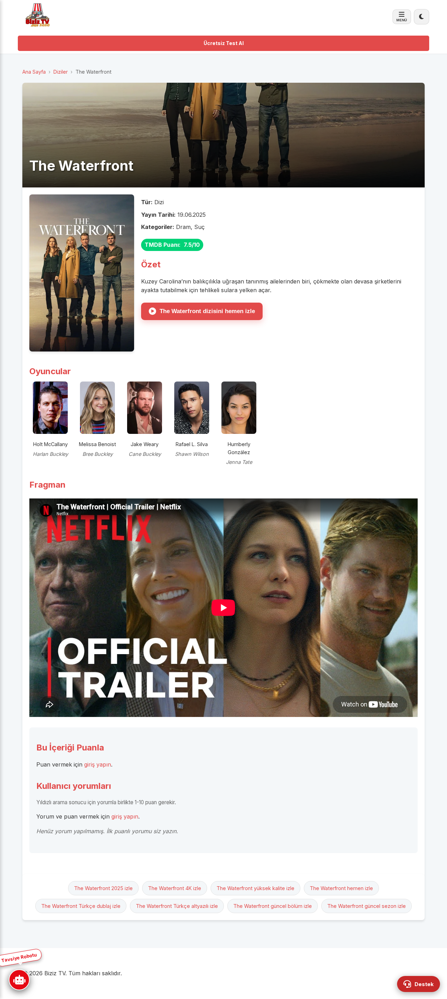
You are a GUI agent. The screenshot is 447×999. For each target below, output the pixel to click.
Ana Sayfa (34, 72)
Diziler (60, 72)
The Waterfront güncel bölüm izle (272, 906)
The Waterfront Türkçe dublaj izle (80, 906)
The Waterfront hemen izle (341, 888)
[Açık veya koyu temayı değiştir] (421, 16)
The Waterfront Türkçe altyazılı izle (177, 906)
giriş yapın (97, 764)
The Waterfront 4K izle (174, 888)
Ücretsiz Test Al (224, 43)
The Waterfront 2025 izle (103, 888)
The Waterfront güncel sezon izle (366, 906)
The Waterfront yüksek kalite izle (255, 888)
